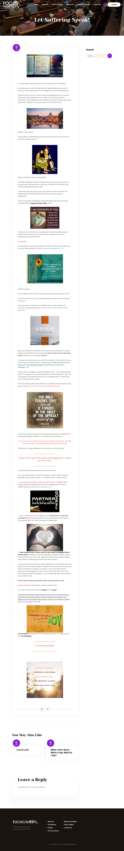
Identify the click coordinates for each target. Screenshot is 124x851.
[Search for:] (99, 56)
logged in (29, 787)
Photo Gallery (69, 824)
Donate (50, 828)
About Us (51, 821)
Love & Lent (23, 749)
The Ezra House (53, 831)
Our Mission (52, 824)
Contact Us (68, 828)
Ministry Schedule (70, 821)
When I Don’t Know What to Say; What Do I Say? (61, 752)
